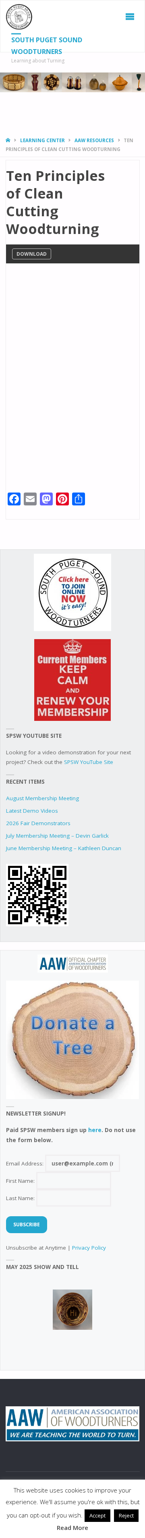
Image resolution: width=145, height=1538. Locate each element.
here (95, 1130)
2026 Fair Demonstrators (38, 823)
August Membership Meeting (42, 798)
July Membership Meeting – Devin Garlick (57, 835)
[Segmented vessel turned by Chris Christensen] (72, 1310)
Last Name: (21, 1198)
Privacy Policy (89, 1247)
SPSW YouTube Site (88, 762)
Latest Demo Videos (32, 810)
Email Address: (25, 1163)
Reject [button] (126, 1515)
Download (32, 253)
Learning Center (42, 140)
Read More (72, 1528)
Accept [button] (97, 1515)
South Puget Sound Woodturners (46, 45)
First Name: (21, 1180)
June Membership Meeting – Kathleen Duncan (63, 848)
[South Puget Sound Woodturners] (19, 16)
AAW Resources (94, 140)
